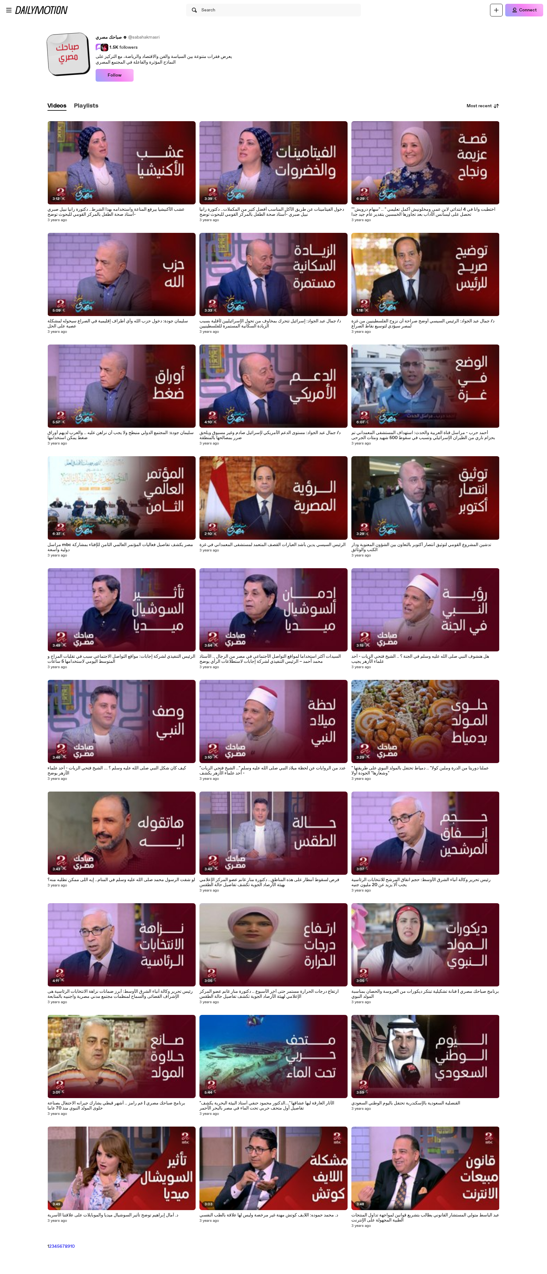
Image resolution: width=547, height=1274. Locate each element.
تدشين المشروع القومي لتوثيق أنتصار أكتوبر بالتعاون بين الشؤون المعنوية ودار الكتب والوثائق (421, 547)
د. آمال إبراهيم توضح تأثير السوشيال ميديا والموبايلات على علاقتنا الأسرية (112, 1215)
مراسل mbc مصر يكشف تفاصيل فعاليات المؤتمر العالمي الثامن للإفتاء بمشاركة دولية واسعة (120, 547)
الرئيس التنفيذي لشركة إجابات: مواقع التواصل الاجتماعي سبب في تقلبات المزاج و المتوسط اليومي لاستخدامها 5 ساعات (121, 659)
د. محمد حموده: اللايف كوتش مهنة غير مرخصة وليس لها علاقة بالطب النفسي (268, 1215)
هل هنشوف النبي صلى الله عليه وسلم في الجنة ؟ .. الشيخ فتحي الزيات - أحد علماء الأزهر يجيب (420, 659)
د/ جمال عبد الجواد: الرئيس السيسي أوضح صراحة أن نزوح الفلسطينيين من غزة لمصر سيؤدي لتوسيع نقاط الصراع (422, 324)
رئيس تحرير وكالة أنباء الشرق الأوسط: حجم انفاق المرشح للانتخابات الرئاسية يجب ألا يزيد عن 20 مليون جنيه (421, 882)
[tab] (56, 106)
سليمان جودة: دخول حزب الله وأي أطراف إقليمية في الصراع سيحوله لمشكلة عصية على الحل (117, 324)
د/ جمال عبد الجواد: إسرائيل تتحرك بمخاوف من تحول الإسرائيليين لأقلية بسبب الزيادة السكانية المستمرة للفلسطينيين (270, 324)
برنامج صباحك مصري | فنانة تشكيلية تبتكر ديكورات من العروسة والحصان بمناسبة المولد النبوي (425, 994)
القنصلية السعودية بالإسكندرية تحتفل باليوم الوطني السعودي (405, 1103)
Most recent (479, 106)
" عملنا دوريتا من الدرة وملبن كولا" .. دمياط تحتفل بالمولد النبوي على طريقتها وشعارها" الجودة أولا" (420, 771)
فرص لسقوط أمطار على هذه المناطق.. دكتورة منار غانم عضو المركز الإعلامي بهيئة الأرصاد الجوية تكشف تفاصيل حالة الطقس (269, 882)
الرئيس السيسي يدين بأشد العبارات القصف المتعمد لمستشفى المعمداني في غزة (272, 544)
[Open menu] (9, 10)
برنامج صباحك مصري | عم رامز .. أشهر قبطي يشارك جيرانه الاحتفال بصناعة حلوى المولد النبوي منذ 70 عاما (116, 1106)
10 (72, 1246)
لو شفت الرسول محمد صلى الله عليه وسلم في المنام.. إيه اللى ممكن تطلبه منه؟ (121, 879)
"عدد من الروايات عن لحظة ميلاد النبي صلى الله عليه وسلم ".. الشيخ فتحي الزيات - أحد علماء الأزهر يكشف (272, 771)
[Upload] (496, 10)
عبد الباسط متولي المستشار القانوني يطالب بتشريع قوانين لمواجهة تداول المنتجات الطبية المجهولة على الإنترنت (425, 1218)
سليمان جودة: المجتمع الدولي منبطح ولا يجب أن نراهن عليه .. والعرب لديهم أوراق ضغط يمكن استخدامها (120, 435)
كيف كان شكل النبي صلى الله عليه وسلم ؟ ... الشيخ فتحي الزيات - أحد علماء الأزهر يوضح (116, 771)
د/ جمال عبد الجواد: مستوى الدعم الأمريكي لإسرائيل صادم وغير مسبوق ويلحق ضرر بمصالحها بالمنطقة (270, 435)
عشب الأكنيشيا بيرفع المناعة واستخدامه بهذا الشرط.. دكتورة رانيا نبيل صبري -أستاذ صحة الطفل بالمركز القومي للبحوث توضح (116, 212)
